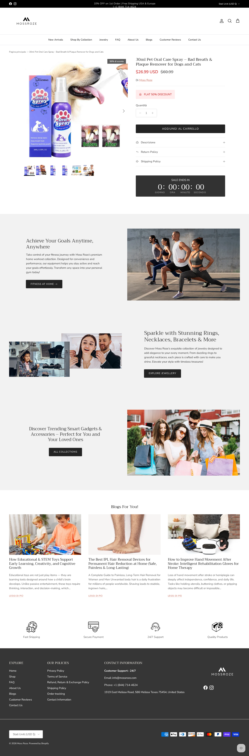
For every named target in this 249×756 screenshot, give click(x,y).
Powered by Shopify (39, 743)
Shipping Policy (56, 688)
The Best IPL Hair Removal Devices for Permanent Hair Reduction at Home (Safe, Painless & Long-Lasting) (122, 563)
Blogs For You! (124, 506)
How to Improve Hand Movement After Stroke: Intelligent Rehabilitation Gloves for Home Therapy (203, 563)
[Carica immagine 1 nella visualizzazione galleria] (76, 109)
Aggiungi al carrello (180, 129)
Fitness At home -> (44, 284)
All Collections (65, 451)
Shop (12, 676)
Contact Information (59, 699)
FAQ (117, 39)
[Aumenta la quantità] (153, 113)
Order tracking (56, 694)
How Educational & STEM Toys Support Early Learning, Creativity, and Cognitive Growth (42, 563)
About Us (133, 39)
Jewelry (103, 39)
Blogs (149, 39)
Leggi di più (16, 595)
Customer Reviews (170, 39)
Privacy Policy (55, 671)
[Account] (221, 21)
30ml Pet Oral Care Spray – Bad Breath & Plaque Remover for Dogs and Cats (66, 51)
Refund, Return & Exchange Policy (68, 682)
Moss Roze (145, 80)
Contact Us (194, 39)
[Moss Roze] (26, 21)
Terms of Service (57, 676)
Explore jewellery (162, 373)
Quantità (141, 105)
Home (12, 671)
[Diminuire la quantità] (139, 113)
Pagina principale (17, 51)
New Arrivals (55, 39)
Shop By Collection (81, 39)
